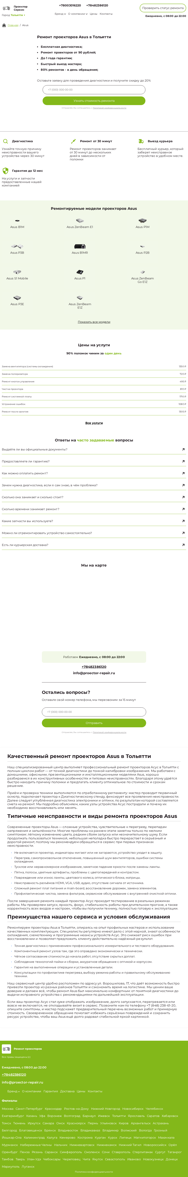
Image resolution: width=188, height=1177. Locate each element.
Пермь (93, 1123)
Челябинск (154, 1108)
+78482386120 (97, 5)
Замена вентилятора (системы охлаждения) (27, 366)
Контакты (106, 13)
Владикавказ (90, 1130)
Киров (124, 1123)
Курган (100, 1137)
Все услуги (94, 423)
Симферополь (71, 1152)
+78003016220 (70, 5)
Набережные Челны (36, 1145)
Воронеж (54, 1116)
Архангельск (141, 1123)
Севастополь (115, 1159)
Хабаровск (170, 1116)
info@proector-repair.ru (94, 673)
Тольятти (119, 1116)
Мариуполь (10, 1166)
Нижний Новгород (105, 1108)
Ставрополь (121, 1152)
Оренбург (10, 1152)
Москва (7, 1108)
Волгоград (72, 1116)
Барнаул (89, 1116)
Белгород (9, 1130)
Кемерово (67, 1137)
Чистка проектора (12, 389)
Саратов (153, 1116)
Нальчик (60, 1145)
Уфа (42, 1116)
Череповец (71, 1159)
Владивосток (68, 1130)
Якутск (97, 1159)
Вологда (145, 1130)
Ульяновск (108, 1123)
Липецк (125, 1137)
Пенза (25, 1152)
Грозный (160, 1130)
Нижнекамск (107, 1145)
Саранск (51, 1152)
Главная (13, 25)
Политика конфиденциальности (94, 1171)
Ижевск (104, 1116)
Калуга (52, 1137)
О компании (76, 13)
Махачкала (166, 1137)
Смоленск (92, 1152)
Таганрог (175, 1152)
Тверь (20, 1159)
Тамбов (7, 1159)
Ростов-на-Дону (76, 1108)
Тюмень (19, 1123)
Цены (93, 13)
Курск (112, 1137)
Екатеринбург (13, 1116)
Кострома (85, 1137)
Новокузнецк (153, 1159)
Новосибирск (133, 1108)
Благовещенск (30, 1130)
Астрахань (161, 1123)
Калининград (34, 1137)
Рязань (37, 1152)
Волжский (129, 1130)
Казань (31, 1116)
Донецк (172, 1159)
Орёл (173, 1145)
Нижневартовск (82, 1145)
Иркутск (34, 1123)
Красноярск (76, 1123)
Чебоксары (52, 1159)
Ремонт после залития (15, 411)
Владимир (110, 1130)
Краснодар (53, 1108)
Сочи (106, 1152)
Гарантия (51, 1091)
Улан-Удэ (34, 1159)
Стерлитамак (143, 1152)
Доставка (67, 1091)
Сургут (160, 1152)
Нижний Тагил (130, 1145)
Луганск (28, 1166)
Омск (60, 1123)
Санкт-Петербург (29, 1108)
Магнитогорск (145, 1137)
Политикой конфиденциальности (109, 108)
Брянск (50, 1130)
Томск (6, 1123)
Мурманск (10, 1145)
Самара (48, 1123)
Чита (86, 1159)
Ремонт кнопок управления (18, 381)
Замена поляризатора (15, 374)
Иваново (134, 1159)
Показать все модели (94, 322)
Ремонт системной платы (17, 396)
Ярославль (136, 1116)
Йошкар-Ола (12, 1137)
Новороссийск (155, 1145)
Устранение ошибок (14, 404)
